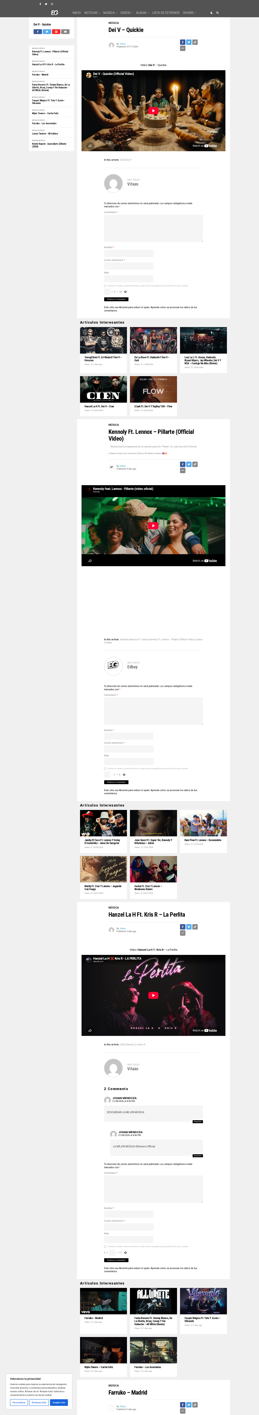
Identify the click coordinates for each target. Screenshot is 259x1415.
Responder (197, 1121)
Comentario (111, 212)
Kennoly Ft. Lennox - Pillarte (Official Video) (50, 53)
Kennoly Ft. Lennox (139, 639)
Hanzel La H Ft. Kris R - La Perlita (48, 64)
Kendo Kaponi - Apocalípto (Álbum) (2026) (49, 145)
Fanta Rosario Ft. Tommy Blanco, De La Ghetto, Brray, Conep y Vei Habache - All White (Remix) (51, 87)
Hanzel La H (132, 1044)
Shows (188, 13)
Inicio (77, 13)
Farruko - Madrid (40, 74)
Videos (125, 13)
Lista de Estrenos (166, 13)
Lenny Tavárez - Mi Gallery (45, 133)
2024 (122, 160)
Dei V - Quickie (42, 24)
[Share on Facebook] (38, 31)
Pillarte (108, 642)
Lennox (199, 639)
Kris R (142, 1044)
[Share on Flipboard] (56, 31)
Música (109, 13)
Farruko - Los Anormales (44, 123)
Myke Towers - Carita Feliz (45, 113)
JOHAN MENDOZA (124, 1098)
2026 (122, 1044)
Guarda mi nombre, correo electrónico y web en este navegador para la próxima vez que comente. (148, 286)
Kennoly (124, 639)
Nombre (109, 247)
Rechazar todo (39, 1402)
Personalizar (19, 1402)
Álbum (141, 13)
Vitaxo (123, 44)
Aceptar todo (59, 1402)
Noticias (90, 13)
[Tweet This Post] (47, 31)
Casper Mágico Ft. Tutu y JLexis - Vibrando (48, 102)
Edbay (123, 466)
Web (106, 272)
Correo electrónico (114, 260)
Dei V (129, 160)
